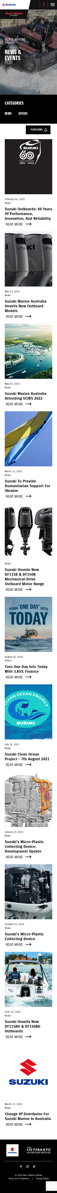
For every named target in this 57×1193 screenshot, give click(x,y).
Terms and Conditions (18, 1178)
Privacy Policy (42, 1178)
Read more (15, 224)
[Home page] (9, 4)
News (8, 113)
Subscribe (37, 129)
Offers (23, 113)
